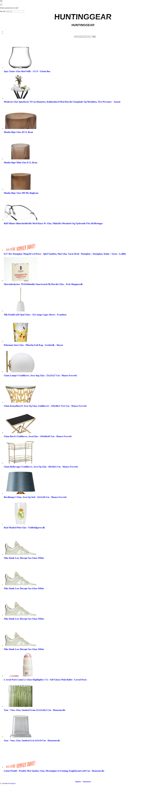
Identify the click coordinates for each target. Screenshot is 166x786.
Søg (94, 36)
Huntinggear (12, 783)
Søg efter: (3, 11)
